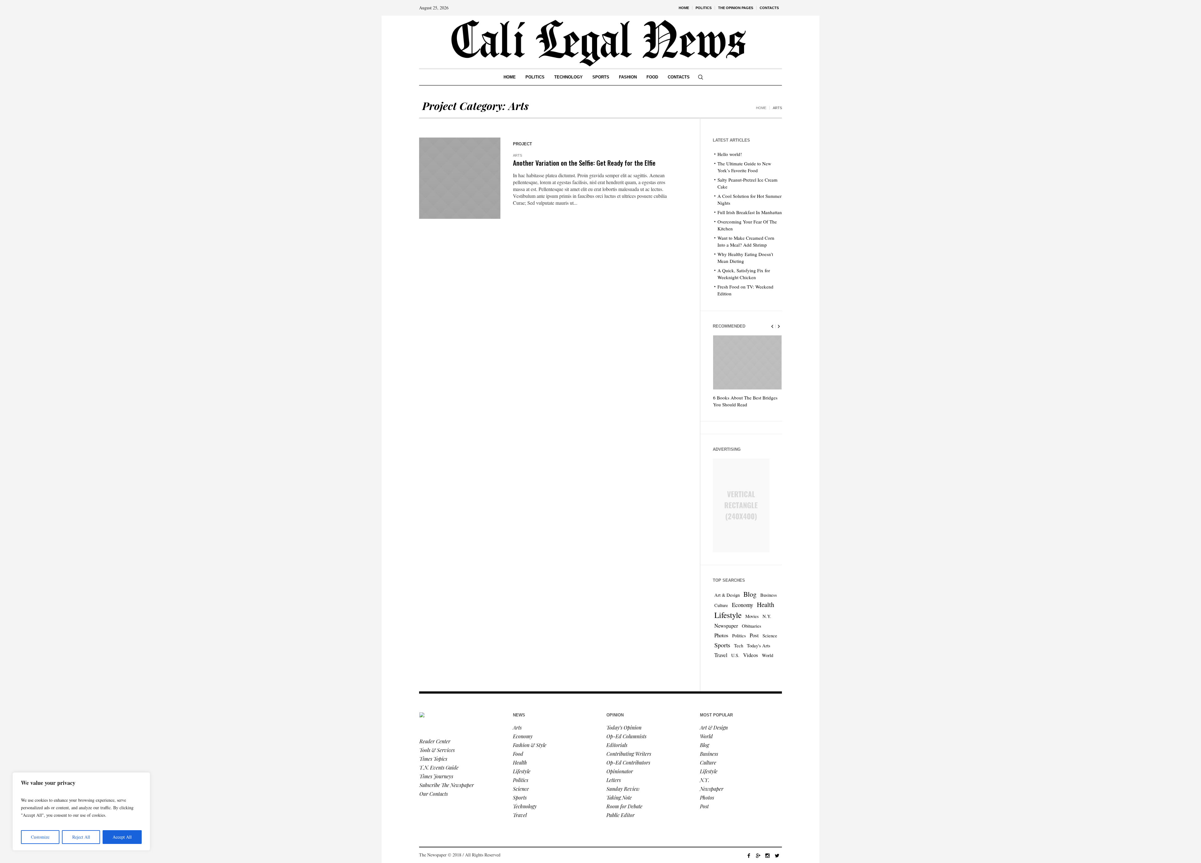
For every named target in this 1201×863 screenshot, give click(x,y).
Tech (738, 646)
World (767, 655)
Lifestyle (728, 615)
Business (768, 595)
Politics (739, 636)
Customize (40, 837)
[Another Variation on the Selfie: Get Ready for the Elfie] (459, 178)
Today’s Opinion (623, 727)
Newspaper (726, 625)
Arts (517, 155)
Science (770, 636)
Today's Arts (758, 646)
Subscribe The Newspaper (446, 785)
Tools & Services (437, 750)
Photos (721, 635)
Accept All (122, 837)
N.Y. (767, 616)
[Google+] (758, 855)
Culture (721, 605)
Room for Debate (624, 806)
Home (761, 108)
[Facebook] (749, 855)
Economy (742, 605)
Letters (613, 780)
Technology (525, 806)
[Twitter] (777, 855)
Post (754, 635)
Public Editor (620, 815)
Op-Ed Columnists (626, 736)
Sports (722, 645)
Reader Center (434, 741)
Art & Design (727, 595)
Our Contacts (433, 793)
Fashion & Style (529, 745)
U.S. (735, 655)
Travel (720, 655)
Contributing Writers (628, 753)
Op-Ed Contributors (628, 762)
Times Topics (433, 758)
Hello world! (729, 154)
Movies (752, 616)
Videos (750, 655)
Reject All (81, 837)
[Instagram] (767, 855)
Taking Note (619, 797)
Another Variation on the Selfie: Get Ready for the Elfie (584, 163)
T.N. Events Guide (439, 767)
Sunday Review (623, 788)
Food (518, 753)
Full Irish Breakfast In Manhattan (749, 212)
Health (765, 604)
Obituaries (751, 626)
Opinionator (619, 771)
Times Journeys (436, 776)
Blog (750, 594)
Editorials (616, 745)
